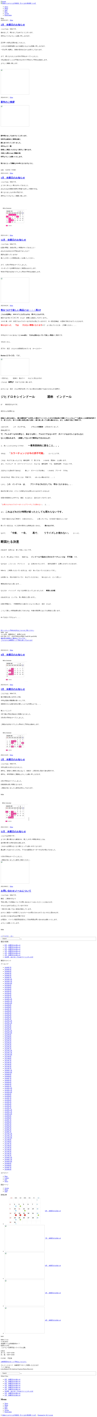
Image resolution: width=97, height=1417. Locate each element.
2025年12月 (8, 979)
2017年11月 (8, 1136)
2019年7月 (8, 1098)
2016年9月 (8, 1163)
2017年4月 (8, 1149)
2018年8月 (8, 1118)
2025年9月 (8, 985)
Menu (6, 8)
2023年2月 (8, 1029)
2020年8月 (8, 1076)
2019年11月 (8, 1090)
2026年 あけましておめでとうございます (19, 957)
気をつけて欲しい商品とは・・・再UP (21, 310)
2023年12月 (8, 1021)
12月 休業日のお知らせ (13, 240)
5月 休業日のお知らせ (12, 951)
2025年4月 (8, 993)
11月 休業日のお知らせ (13, 831)
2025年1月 (8, 997)
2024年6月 (8, 1011)
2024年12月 (8, 999)
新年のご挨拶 (8, 102)
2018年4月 (8, 1126)
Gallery (7, 1178)
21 (11, 936)
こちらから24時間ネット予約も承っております (17, 640)
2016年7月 (8, 1167)
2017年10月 (8, 1138)
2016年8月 (8, 1165)
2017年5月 (8, 1147)
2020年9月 (8, 1074)
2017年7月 (8, 1143)
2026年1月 (8, 977)
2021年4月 (8, 1064)
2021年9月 (8, 1056)
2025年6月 (8, 989)
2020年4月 (8, 1082)
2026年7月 (8, 967)
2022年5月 (8, 1041)
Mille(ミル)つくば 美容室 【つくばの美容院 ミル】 (19, 1415)
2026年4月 (8, 971)
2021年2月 (8, 1066)
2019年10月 (8, 1092)
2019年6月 (8, 1100)
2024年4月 (8, 1015)
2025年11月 (8, 981)
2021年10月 (8, 1054)
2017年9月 (8, 1140)
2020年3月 (8, 1084)
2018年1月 (8, 1132)
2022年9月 (8, 1035)
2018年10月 (8, 1114)
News (6, 7)
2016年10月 (8, 1161)
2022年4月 (8, 1043)
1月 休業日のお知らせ (13, 177)
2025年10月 (8, 983)
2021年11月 (8, 1052)
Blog (6, 12)
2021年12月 (8, 1050)
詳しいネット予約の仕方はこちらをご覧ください (17, 630)
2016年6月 (8, 1169)
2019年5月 (8, 1102)
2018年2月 (8, 1130)
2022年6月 (8, 1039)
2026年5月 (8, 969)
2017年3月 (8, 1151)
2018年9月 (8, 1116)
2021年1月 (8, 1068)
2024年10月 (8, 1003)
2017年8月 (8, 1141)
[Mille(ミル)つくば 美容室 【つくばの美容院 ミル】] (18, 3)
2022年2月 (8, 1046)
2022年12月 (8, 1031)
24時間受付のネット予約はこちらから (14, 1362)
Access (7, 13)
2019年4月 (8, 1104)
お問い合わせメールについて (16, 891)
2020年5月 (8, 1080)
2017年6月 (8, 1145)
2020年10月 (8, 1072)
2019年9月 (8, 1094)
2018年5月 (8, 1124)
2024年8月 (8, 1007)
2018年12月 (8, 1110)
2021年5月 (8, 1062)
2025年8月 (8, 987)
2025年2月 (8, 995)
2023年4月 (8, 1027)
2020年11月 (8, 1070)
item (6, 1179)
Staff (6, 10)
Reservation (8, 15)
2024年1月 (8, 1019)
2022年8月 (8, 1037)
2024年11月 (8, 1001)
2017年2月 (8, 1153)
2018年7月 (8, 1120)
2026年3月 (8, 973)
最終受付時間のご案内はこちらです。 (14, 638)
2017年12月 (8, 1134)
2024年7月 (8, 1009)
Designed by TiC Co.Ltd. (45, 1415)
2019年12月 (8, 1088)
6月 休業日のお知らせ (12, 949)
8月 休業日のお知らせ (12, 945)
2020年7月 (8, 1078)
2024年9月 (8, 1005)
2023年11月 (8, 1023)
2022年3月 (8, 1044)
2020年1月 (8, 1086)
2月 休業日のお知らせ (13, 24)
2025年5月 (8, 991)
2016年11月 (8, 1159)
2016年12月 (8, 1157)
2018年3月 (8, 1128)
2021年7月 (8, 1060)
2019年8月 (8, 1096)
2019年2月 (8, 1106)
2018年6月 (8, 1122)
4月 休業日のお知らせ (13, 654)
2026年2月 (8, 975)
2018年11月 (8, 1112)
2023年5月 (8, 1025)
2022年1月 (8, 1048)
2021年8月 (8, 1058)
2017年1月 (8, 1155)
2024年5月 (8, 1013)
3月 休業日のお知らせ (13, 689)
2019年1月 (8, 1108)
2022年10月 (8, 1033)
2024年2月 (8, 1017)
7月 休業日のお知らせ (12, 947)
